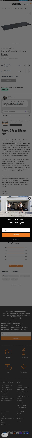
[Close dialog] (29, 198)
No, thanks (16, 239)
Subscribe (16, 235)
